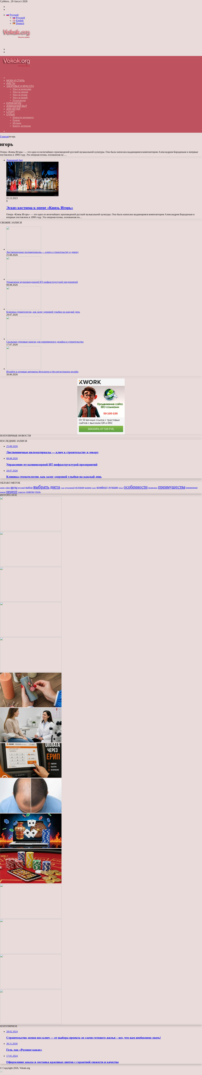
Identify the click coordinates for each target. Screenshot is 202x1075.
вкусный (21, 488)
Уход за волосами (22, 89)
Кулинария (13, 103)
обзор (121, 488)
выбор (29, 487)
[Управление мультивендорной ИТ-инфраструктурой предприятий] (23, 279)
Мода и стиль (15, 80)
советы (30, 491)
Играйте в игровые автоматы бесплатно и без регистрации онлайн (42, 371)
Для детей (13, 109)
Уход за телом (20, 94)
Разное (16, 120)
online (7, 488)
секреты (21, 492)
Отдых (10, 114)
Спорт (10, 111)
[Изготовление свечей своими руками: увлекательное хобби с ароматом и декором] (31, 706)
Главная (4, 136)
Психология (19, 100)
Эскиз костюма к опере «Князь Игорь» (39, 208)
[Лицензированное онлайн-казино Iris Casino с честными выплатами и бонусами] (31, 988)
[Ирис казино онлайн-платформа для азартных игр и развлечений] (31, 917)
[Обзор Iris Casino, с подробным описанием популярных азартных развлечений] (31, 882)
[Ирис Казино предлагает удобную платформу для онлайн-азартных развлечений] (31, 847)
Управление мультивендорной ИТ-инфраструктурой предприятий (42, 282)
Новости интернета (23, 117)
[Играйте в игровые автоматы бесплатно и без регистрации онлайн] (23, 368)
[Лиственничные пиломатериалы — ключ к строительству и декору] (23, 249)
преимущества (171, 486)
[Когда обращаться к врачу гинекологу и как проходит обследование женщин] (31, 741)
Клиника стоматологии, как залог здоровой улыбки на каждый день (43, 312)
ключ (94, 488)
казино (88, 487)
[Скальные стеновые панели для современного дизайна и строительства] (23, 339)
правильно (152, 488)
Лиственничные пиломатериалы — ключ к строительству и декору (42, 252)
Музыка (17, 123)
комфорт (102, 487)
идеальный (70, 488)
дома (62, 488)
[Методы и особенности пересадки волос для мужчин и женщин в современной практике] (31, 812)
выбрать (41, 486)
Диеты (10, 83)
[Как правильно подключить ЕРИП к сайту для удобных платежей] (31, 776)
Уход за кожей (20, 97)
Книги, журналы (22, 126)
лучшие (113, 487)
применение (192, 487)
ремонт (3, 492)
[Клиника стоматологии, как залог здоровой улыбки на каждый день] (23, 309)
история (79, 487)
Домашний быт (16, 106)
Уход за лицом (20, 92)
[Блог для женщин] (18, 43)
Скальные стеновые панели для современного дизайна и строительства (44, 341)
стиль (38, 492)
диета (55, 487)
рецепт (11, 491)
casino (2, 488)
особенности (136, 486)
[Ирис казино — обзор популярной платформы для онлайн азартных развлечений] (31, 953)
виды (14, 487)
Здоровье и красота (20, 86)
